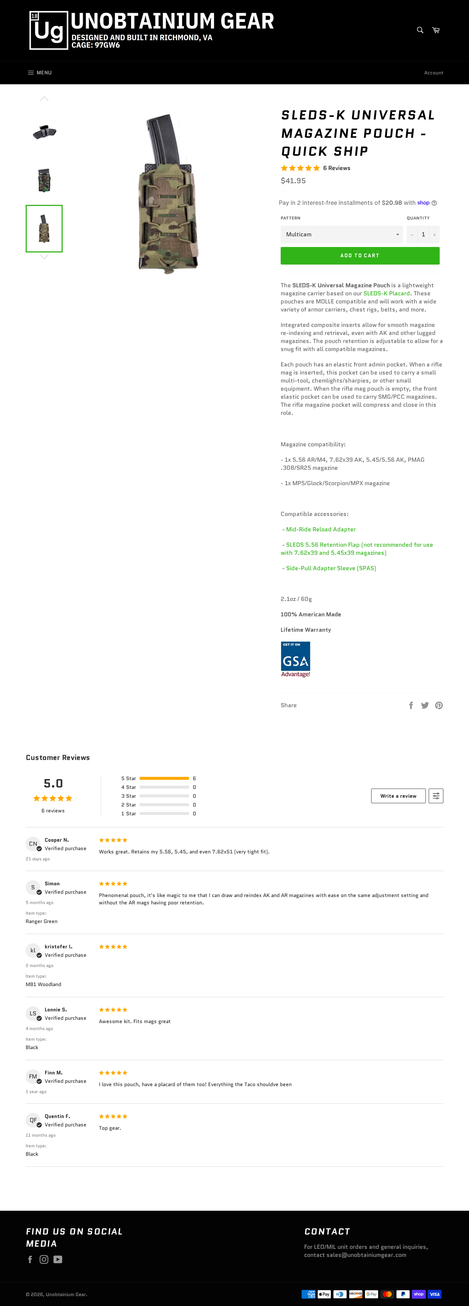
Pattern (290, 218)
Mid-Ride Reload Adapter (321, 529)
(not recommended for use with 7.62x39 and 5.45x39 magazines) (357, 549)
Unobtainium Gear (66, 1294)
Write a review (398, 796)
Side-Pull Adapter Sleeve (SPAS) (331, 568)
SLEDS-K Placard (386, 293)
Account (433, 72)
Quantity (418, 218)
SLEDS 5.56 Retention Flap (323, 545)
